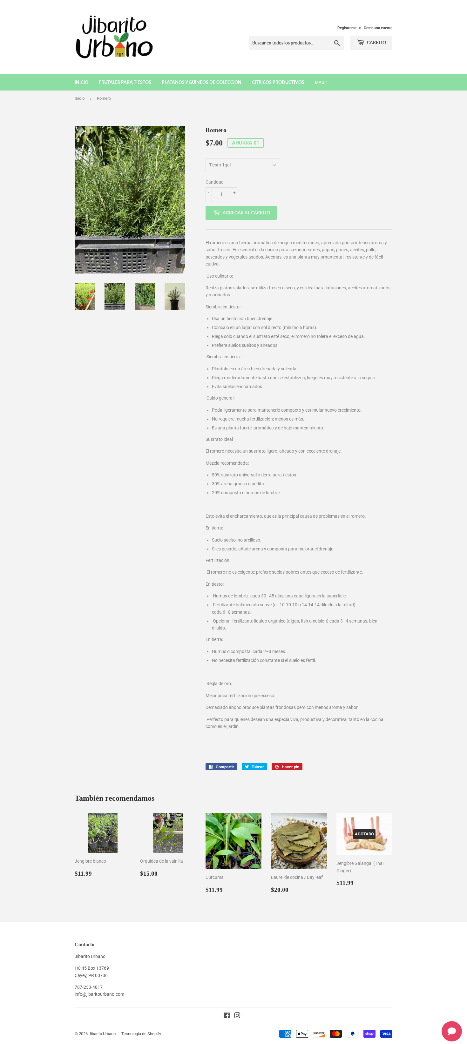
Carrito (376, 42)
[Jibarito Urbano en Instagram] (237, 1016)
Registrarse (346, 28)
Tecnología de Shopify (141, 1033)
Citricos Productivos (278, 82)
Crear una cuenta (378, 28)
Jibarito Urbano (102, 1033)
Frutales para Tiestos (125, 82)
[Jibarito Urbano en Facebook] (226, 1016)
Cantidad (215, 182)
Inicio (81, 82)
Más (319, 82)
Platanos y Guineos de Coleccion (201, 82)
